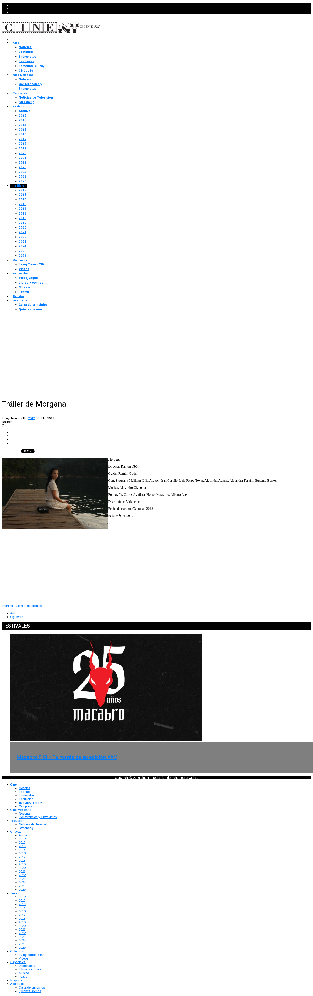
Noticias (25, 47)
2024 (22, 172)
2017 (22, 139)
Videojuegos (28, 277)
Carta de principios (33, 304)
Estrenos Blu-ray (32, 66)
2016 (22, 134)
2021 (22, 157)
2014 (22, 125)
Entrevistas (27, 56)
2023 (22, 167)
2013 (22, 120)
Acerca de (20, 300)
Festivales (26, 61)
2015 (22, 129)
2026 (22, 181)
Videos (24, 269)
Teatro (24, 292)
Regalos (18, 296)
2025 (22, 176)
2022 (22, 162)
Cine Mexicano (23, 75)
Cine (16, 43)
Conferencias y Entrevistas (30, 86)
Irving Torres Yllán (32, 264)
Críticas (18, 106)
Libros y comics (31, 282)
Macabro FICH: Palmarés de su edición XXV (67, 757)
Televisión (20, 93)
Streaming (26, 102)
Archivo (24, 111)
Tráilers (18, 186)
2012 (22, 115)
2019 (22, 148)
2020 (22, 153)
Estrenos (26, 51)
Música (24, 287)
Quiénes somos (31, 309)
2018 (22, 143)
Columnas (20, 260)
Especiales (21, 273)
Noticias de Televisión (36, 97)
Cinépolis (26, 70)
